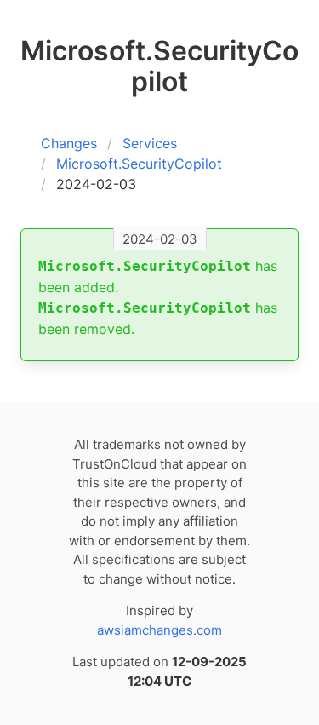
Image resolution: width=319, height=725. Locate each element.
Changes (69, 143)
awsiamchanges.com (159, 630)
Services (149, 143)
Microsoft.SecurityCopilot (139, 163)
